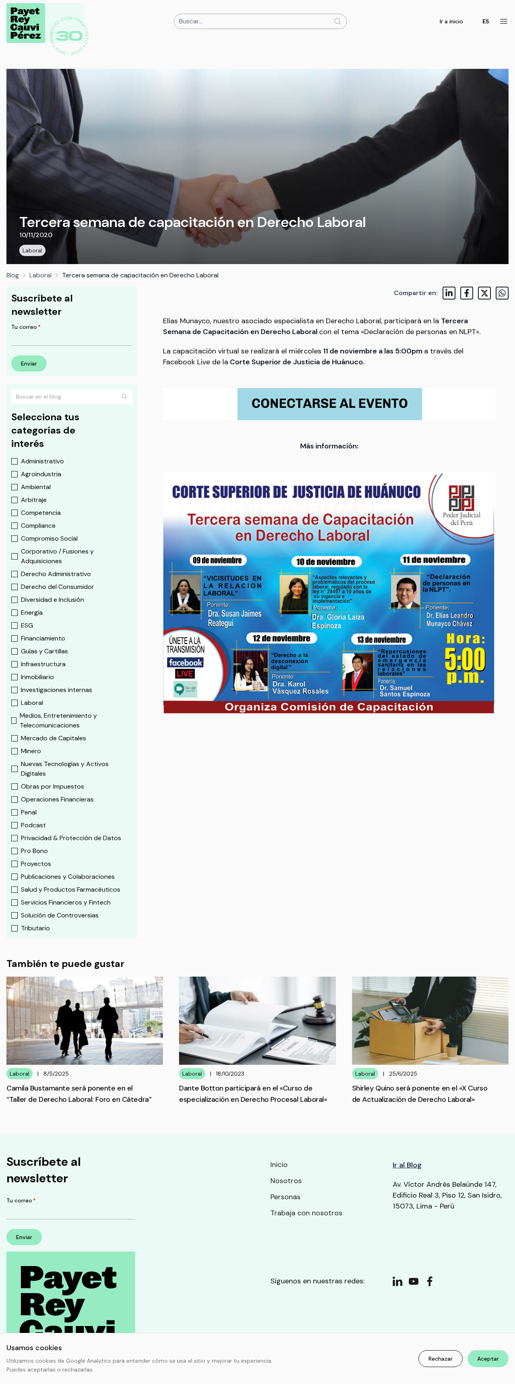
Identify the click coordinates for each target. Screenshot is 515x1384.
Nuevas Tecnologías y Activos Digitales (65, 769)
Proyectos (36, 863)
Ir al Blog (407, 1165)
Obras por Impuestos (52, 786)
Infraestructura (43, 664)
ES (485, 21)
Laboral (32, 250)
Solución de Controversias (60, 915)
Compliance (38, 525)
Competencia (41, 512)
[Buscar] (124, 396)
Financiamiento (43, 638)
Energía (32, 612)
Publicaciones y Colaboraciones (68, 876)
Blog (12, 275)
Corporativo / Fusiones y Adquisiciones (57, 556)
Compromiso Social (49, 538)
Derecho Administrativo (56, 574)
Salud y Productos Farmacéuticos (70, 889)
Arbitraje (34, 500)
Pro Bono (34, 851)
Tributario (35, 928)
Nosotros (286, 1181)
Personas (285, 1197)
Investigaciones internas (56, 690)
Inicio (279, 1164)
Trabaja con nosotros (306, 1213)
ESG (27, 625)
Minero (31, 751)
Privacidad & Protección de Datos (71, 838)
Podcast (33, 825)
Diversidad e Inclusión (52, 599)
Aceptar (488, 1358)
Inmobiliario (37, 677)
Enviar (29, 363)
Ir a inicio (451, 21)
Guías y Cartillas (44, 651)
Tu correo (26, 327)
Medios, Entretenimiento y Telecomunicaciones (58, 720)
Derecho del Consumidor (57, 587)
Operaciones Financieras (57, 799)
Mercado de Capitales (53, 738)
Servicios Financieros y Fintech (66, 902)
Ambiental (36, 487)
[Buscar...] (337, 21)
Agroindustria (41, 474)
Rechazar (440, 1358)
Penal (29, 812)
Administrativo (42, 461)
